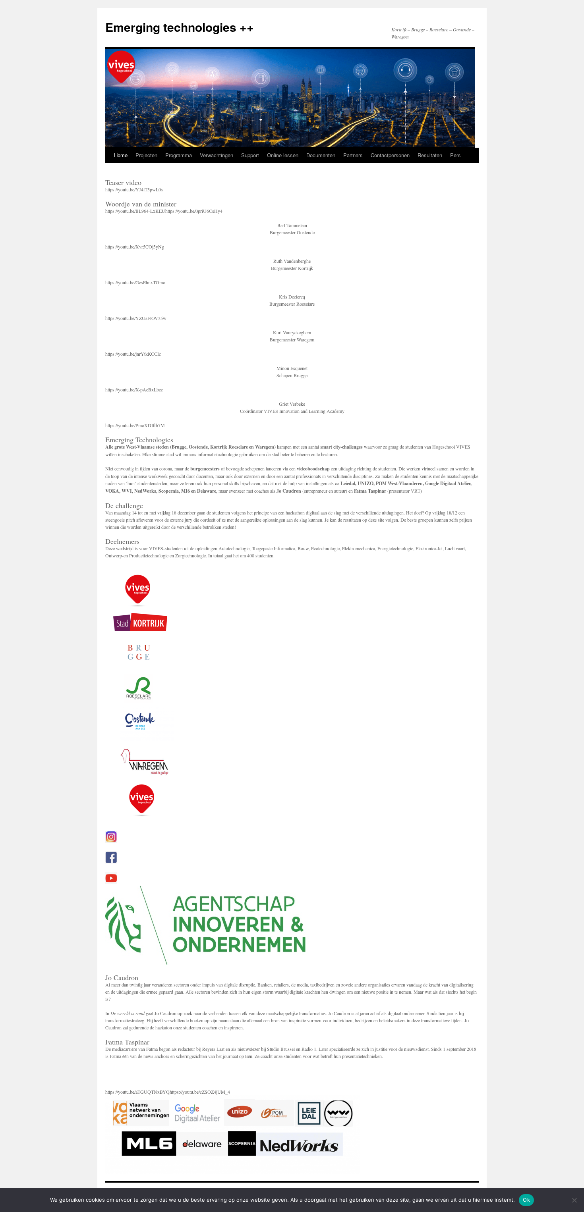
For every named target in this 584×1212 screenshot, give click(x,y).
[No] (574, 1200)
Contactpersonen (390, 155)
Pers (455, 155)
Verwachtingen (216, 155)
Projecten (146, 155)
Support (250, 155)
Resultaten (430, 155)
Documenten (320, 155)
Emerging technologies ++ (179, 26)
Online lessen (282, 155)
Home (121, 155)
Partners (353, 155)
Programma (178, 155)
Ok (526, 1200)
